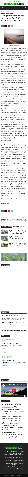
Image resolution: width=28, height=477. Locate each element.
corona (22, 411)
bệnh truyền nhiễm (7, 411)
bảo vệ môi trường (7, 409)
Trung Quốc (5, 429)
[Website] (21, 468)
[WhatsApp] (12, 26)
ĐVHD (9, 434)
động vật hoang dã (12, 437)
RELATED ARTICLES (7, 226)
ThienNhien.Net (9, 339)
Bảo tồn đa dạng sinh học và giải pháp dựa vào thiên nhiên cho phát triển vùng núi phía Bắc (13, 323)
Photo (5, 349)
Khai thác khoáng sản (17, 416)
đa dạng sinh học (18, 434)
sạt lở (17, 425)
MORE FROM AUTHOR (18, 226)
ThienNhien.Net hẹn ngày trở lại (10, 315)
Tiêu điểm (7, 11)
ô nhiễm (21, 432)
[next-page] (4, 250)
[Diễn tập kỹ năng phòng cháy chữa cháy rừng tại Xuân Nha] (4, 245)
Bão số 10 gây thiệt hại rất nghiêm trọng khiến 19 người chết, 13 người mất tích (17, 232)
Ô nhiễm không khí (19, 429)
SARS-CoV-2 (12, 425)
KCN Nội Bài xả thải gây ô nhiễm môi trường (20, 220)
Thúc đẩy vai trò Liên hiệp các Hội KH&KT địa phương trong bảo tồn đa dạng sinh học (13, 319)
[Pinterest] (9, 26)
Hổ (11, 416)
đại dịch (4, 437)
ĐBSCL (3, 434)
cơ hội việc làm (14, 414)
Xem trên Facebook (5, 351)
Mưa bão (8, 420)
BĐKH (14, 406)
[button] (2, 8)
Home (2, 11)
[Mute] (22, 396)
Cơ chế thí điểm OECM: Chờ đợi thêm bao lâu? (13, 327)
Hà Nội (4, 416)
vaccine (10, 429)
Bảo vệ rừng (16, 409)
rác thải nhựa (5, 425)
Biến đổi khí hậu (6, 407)
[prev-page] (2, 250)
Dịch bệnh (20, 414)
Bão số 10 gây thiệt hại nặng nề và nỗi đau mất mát (14, 330)
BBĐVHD (6, 404)
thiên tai (5, 427)
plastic (11, 423)
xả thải (14, 429)
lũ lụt (20, 418)
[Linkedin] (10, 468)
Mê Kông (12, 11)
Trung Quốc (20, 427)
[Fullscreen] (25, 396)
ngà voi (23, 420)
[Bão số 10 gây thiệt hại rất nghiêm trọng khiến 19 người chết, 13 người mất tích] (4, 232)
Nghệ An (19, 420)
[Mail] (14, 468)
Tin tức (11, 13)
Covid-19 (6, 413)
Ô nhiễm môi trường (10, 432)
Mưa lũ (12, 420)
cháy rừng (16, 411)
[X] (5, 26)
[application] (14, 390)
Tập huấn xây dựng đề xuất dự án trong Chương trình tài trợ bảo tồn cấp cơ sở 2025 (17, 238)
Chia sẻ (4, 352)
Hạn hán (8, 416)
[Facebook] (2, 26)
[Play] (3, 396)
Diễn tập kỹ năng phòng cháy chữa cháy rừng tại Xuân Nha (17, 244)
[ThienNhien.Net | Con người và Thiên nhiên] (14, 3)
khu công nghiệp (13, 418)
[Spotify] (17, 468)
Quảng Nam (16, 423)
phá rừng (5, 423)
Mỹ (16, 420)
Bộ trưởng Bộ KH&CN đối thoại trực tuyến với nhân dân (7, 221)
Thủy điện (12, 427)
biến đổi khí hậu (16, 404)
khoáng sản (4, 418)
